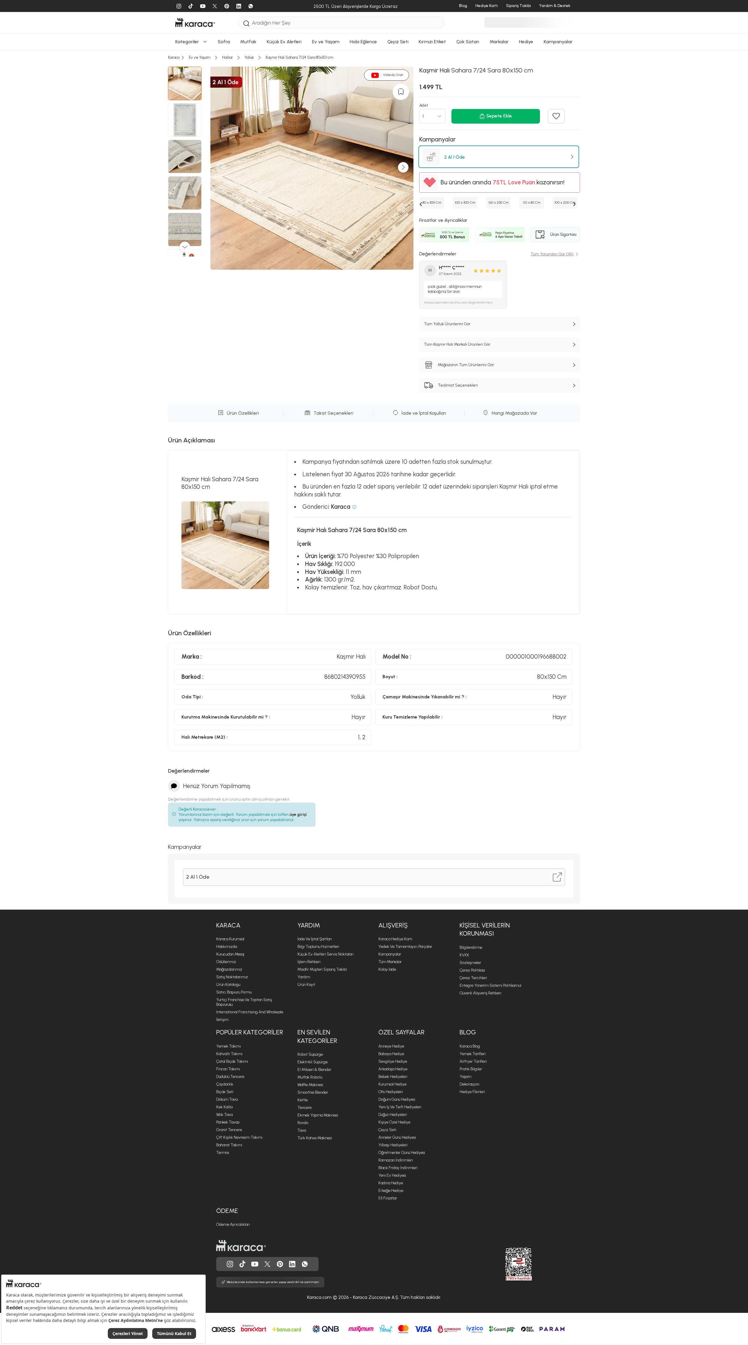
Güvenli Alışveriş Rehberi (480, 993)
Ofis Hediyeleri (390, 1091)
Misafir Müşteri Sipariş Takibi (322, 969)
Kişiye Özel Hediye (394, 1122)
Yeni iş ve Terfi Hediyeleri (399, 1107)
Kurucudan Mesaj (230, 954)
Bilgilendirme (471, 947)
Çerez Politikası (472, 970)
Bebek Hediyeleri (392, 1076)
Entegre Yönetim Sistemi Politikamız (491, 985)
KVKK (464, 955)
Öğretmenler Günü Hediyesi (401, 1152)
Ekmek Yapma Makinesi (317, 1115)
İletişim (222, 1019)
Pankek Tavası (228, 1122)
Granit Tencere (229, 1129)
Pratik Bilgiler (471, 1069)
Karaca (228, 925)
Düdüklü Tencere (230, 1076)
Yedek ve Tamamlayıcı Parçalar (405, 946)
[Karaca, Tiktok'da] (242, 1264)
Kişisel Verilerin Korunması (485, 929)
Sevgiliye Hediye (392, 1061)
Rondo (302, 1122)
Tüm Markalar (390, 961)
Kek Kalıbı (224, 1107)
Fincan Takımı (228, 1069)
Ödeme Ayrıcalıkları (233, 1224)
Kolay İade (387, 969)
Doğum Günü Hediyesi (396, 1099)
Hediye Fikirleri (472, 1091)
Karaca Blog (470, 1046)
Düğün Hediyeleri (392, 1114)
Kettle (302, 1100)
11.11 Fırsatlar (387, 1198)
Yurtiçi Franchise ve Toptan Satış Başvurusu (244, 1002)
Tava (301, 1130)
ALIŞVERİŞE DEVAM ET (373, 104)
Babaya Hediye (391, 1053)
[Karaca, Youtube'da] (254, 1264)
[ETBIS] (508, 1264)
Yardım (308, 925)
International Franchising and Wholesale (249, 1012)
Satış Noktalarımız (232, 976)
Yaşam (465, 1076)
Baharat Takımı (229, 1145)
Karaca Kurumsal (230, 939)
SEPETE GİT (374, 118)
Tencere (304, 1107)
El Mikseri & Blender (314, 1069)
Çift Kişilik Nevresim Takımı (239, 1137)
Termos (222, 1152)
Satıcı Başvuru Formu (234, 992)
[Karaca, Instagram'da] (230, 1264)
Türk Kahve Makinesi (314, 1137)
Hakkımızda (226, 946)
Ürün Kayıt (306, 984)
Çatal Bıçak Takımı (232, 1061)
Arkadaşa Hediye (392, 1069)
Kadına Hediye (390, 1182)
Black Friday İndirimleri (398, 1167)
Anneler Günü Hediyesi (397, 1137)
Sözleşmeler (470, 962)
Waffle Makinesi (310, 1084)
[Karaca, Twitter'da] (267, 1264)
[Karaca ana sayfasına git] (241, 1245)
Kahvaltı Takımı (229, 1053)
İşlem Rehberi (309, 961)
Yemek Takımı (228, 1046)
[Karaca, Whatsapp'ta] (304, 1264)
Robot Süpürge (310, 1054)
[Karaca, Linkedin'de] (292, 1264)
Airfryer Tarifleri (473, 1061)
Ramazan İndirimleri (395, 1160)
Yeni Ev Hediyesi (392, 1175)
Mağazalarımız (229, 969)
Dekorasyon (469, 1084)
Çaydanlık (224, 1084)
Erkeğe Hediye (390, 1190)
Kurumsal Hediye (392, 1084)
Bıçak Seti (224, 1091)
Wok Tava (224, 1114)
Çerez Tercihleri (473, 977)
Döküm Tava (227, 1099)
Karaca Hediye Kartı (395, 939)
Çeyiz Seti (387, 1129)
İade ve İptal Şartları (314, 939)
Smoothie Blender (312, 1092)
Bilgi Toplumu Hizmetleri (318, 946)
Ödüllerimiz (226, 961)
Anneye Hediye (391, 1046)
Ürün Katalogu (228, 984)
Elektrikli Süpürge (312, 1062)
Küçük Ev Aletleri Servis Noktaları (325, 954)
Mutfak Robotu (309, 1077)
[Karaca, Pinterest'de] (280, 1264)
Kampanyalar (389, 954)
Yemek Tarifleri (473, 1053)
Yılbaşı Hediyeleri (393, 1145)
